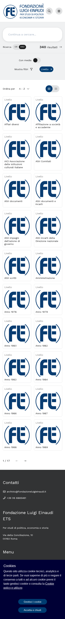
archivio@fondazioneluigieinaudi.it (26, 491)
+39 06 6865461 (16, 498)
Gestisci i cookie (32, 601)
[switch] (20, 47)
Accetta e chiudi (32, 610)
